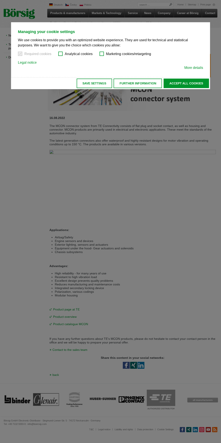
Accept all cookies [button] (186, 83)
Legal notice (27, 62)
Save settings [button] (94, 83)
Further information (138, 83)
